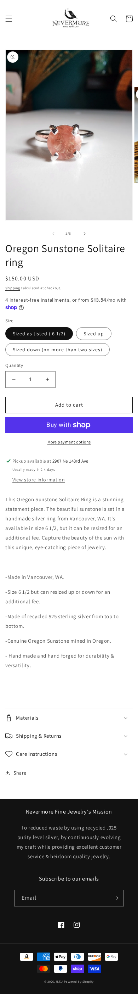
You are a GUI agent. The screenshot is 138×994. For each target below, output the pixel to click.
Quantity (14, 365)
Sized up (94, 333)
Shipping (12, 288)
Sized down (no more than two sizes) (57, 349)
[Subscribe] (115, 898)
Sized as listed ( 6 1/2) (39, 333)
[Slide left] (53, 233)
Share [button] (20, 773)
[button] (9, 19)
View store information (38, 479)
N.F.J (59, 981)
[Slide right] (84, 233)
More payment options (69, 442)
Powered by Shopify (79, 981)
